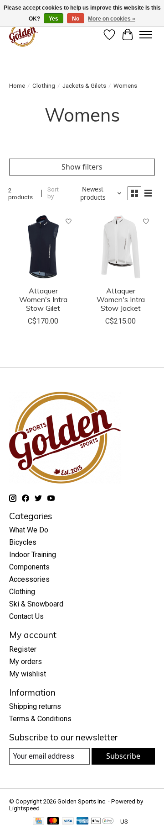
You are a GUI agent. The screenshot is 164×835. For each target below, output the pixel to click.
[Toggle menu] (146, 35)
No (75, 19)
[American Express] (82, 821)
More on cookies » (111, 19)
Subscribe (123, 756)
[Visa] (68, 821)
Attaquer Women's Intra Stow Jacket (121, 299)
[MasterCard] (53, 821)
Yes (53, 19)
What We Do (28, 530)
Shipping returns (35, 706)
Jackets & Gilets (84, 85)
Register (22, 649)
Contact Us (26, 616)
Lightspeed (24, 808)
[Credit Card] (38, 821)
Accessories (29, 579)
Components (29, 567)
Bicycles (22, 542)
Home (17, 85)
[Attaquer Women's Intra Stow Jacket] (121, 247)
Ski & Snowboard (36, 604)
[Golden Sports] (23, 34)
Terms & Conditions (40, 718)
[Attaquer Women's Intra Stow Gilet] (43, 247)
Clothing (43, 85)
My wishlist (27, 674)
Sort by (53, 193)
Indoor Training (32, 554)
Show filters (82, 167)
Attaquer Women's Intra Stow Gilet (43, 299)
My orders (25, 661)
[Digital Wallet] (102, 821)
